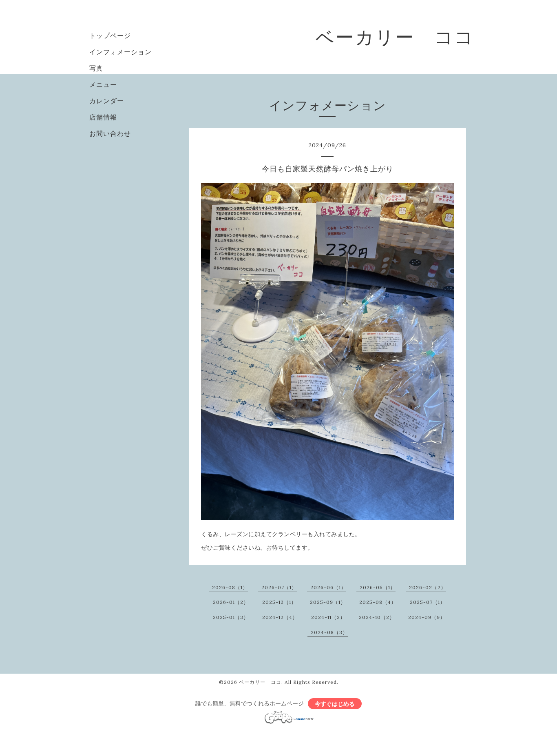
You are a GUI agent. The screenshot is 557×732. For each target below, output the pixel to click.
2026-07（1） (279, 587)
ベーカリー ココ (395, 37)
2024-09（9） (426, 617)
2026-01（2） (231, 602)
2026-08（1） (230, 587)
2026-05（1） (378, 587)
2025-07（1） (427, 602)
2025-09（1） (328, 602)
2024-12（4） (280, 617)
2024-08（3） (329, 632)
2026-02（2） (427, 587)
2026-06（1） (328, 587)
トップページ (110, 35)
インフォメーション (120, 52)
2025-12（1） (279, 602)
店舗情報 (103, 117)
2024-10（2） (377, 617)
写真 (96, 68)
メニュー (103, 84)
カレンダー (106, 101)
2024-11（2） (328, 617)
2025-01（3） (231, 617)
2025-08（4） (377, 602)
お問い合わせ (110, 133)
